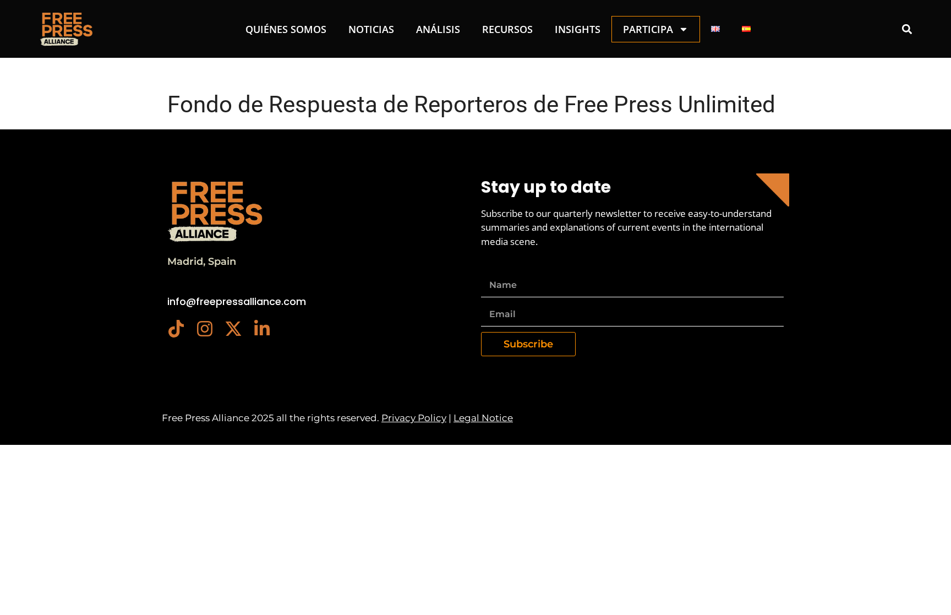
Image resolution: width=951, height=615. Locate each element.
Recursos (507, 29)
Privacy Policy (413, 417)
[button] (907, 29)
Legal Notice (483, 417)
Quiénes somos (285, 29)
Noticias (371, 29)
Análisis (438, 29)
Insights (577, 29)
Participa (648, 29)
